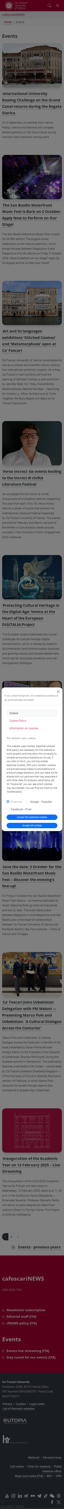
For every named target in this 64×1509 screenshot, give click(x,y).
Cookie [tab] (13, 713)
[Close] (58, 691)
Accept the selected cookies (32, 817)
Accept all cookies (32, 825)
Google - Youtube (41, 801)
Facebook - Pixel (21, 809)
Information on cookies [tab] (23, 728)
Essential (16, 801)
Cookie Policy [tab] (17, 720)
